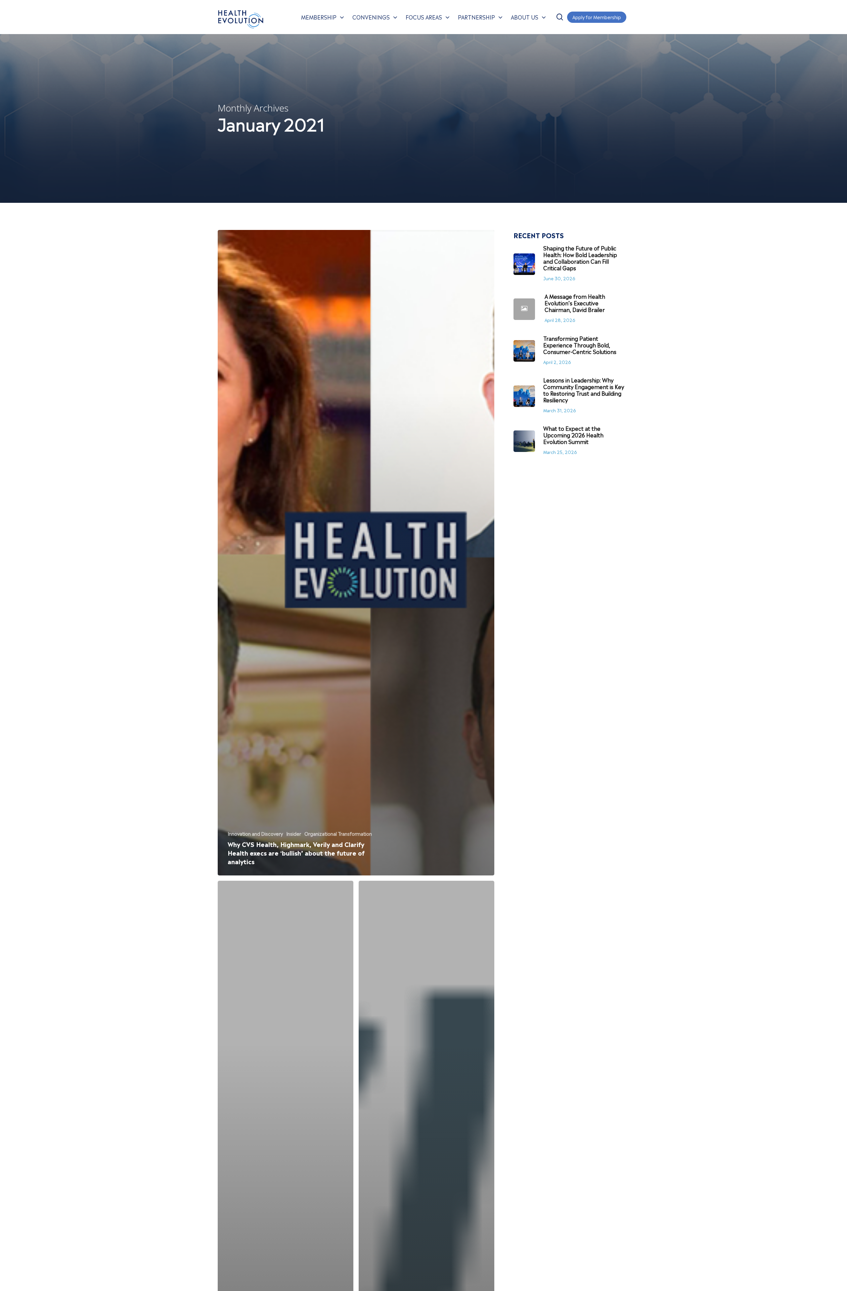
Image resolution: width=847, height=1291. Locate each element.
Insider (293, 833)
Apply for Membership (596, 16)
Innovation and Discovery (255, 833)
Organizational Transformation (338, 833)
